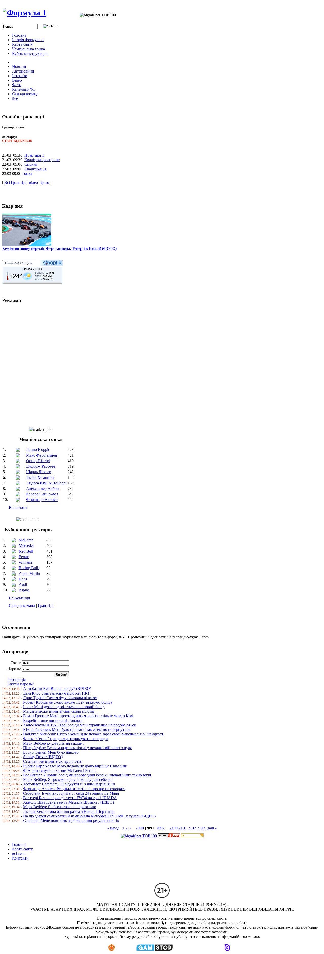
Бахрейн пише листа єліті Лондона (53, 720)
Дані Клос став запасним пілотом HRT (56, 693)
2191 (183, 828)
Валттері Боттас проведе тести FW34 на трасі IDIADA (70, 798)
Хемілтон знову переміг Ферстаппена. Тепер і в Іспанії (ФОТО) (59, 248)
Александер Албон (42, 488)
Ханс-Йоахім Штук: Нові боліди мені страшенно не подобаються (79, 725)
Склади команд (22, 605)
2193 (201, 828)
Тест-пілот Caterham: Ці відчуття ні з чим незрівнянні (69, 784)
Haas (23, 579)
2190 (174, 828)
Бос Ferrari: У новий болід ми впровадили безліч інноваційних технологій (87, 775)
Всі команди (19, 598)
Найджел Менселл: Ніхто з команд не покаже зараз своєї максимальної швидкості (93, 734)
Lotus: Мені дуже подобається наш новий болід (64, 707)
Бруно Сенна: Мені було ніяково (51, 752)
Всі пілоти (18, 507)
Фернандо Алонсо (42, 499)
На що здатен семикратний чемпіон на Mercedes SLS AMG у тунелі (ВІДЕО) (89, 816)
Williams (26, 562)
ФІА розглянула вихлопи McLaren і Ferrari (59, 770)
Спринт (31, 164)
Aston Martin (29, 573)
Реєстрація (16, 679)
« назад (113, 828)
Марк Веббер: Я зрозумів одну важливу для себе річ (68, 779)
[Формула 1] (24, 12)
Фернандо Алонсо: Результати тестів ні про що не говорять (74, 788)
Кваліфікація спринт (42, 160)
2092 (160, 828)
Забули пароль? (20, 684)
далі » (212, 828)
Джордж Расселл (40, 466)
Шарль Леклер (38, 472)
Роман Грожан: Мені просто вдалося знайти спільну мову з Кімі (78, 716)
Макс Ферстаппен (41, 455)
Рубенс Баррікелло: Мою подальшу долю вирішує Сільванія (75, 766)
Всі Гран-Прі (15, 182)
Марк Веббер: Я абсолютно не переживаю (59, 807)
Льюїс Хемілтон (40, 477)
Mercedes (26, 545)
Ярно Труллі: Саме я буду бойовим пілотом (60, 698)
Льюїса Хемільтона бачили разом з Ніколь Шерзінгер (68, 811)
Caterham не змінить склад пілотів (52, 761)
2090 (140, 828)
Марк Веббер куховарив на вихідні (53, 743)
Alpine (24, 590)
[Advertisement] (154, 363)
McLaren (26, 540)
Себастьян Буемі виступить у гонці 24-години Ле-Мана (71, 793)
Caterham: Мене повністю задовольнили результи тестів (71, 820)
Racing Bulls (29, 568)
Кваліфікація (35, 169)
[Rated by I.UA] (169, 836)
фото (45, 182)
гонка (27, 173)
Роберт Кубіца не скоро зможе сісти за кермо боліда (67, 702)
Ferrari (24, 557)
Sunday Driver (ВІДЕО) (43, 757)
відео (33, 182)
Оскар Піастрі (38, 461)
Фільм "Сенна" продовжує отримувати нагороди (65, 738)
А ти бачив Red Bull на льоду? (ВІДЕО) (57, 688)
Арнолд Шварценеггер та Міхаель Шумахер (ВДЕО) (68, 802)
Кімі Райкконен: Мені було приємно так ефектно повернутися (76, 729)
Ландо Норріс (38, 449)
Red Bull (26, 551)
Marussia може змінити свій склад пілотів (58, 711)
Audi (23, 584)
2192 (192, 828)
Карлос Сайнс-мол (42, 494)
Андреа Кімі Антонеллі (46, 483)
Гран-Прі (45, 605)
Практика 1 (34, 155)
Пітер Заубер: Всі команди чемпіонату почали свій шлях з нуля (77, 748)
